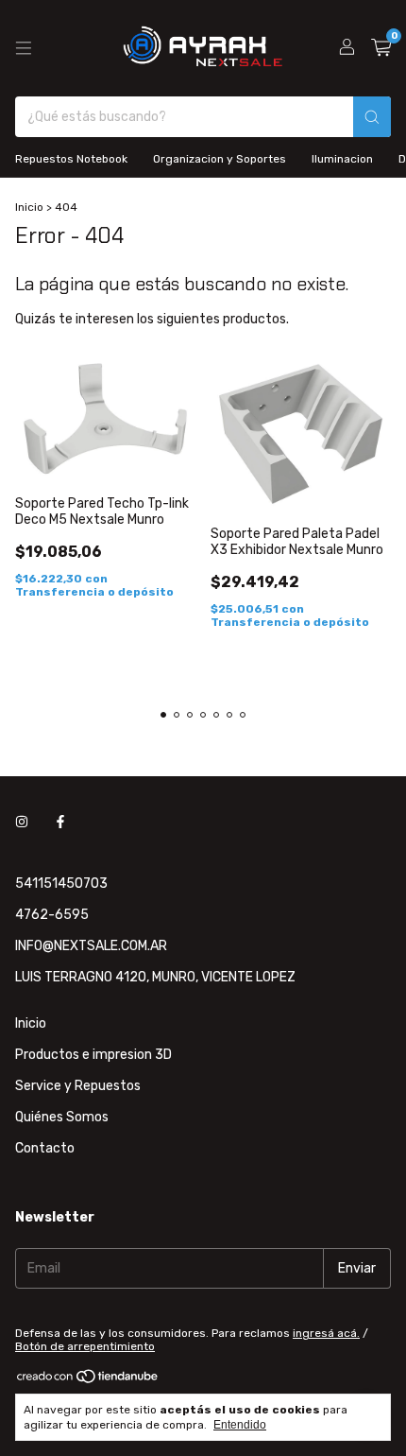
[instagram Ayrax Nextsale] (21, 822)
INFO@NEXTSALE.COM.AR (91, 946)
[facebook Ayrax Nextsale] (60, 822)
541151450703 (61, 883)
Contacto (45, 1148)
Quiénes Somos (62, 1117)
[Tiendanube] (88, 1381)
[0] (381, 48)
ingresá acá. (326, 1333)
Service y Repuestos (78, 1086)
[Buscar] (372, 116)
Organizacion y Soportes (219, 158)
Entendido (239, 1424)
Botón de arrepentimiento (85, 1346)
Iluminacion (342, 158)
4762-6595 (52, 915)
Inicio (29, 207)
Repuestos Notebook (71, 158)
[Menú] (23, 48)
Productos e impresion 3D (93, 1055)
